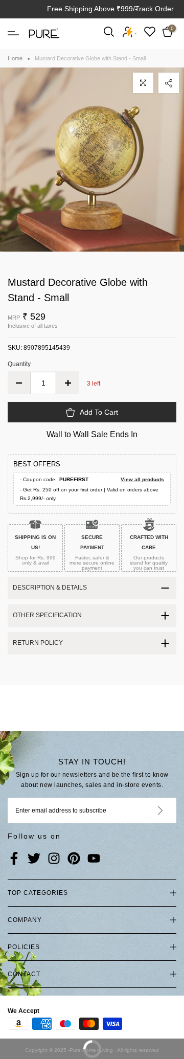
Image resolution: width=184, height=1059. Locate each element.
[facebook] (14, 859)
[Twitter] (34, 859)
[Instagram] (54, 859)
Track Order (154, 9)
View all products (142, 479)
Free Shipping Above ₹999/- (92, 9)
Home (15, 58)
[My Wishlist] (149, 31)
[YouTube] (93, 859)
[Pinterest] (73, 859)
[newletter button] (148, 810)
